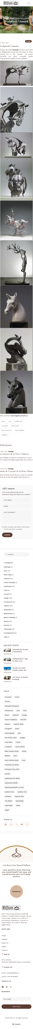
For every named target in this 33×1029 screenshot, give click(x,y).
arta (3, 421)
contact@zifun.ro (13, 973)
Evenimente (8, 602)
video (18, 805)
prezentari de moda (12, 765)
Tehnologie (8, 629)
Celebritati (7, 586)
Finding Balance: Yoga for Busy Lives (20, 660)
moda (24, 751)
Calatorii (7, 578)
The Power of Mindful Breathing (20, 678)
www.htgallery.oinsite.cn (19, 416)
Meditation (8, 610)
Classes (4, 939)
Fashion (6, 606)
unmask (4, 435)
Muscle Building (9, 617)
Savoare (7, 625)
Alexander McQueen (12, 706)
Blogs (4, 946)
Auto (5, 571)
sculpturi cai (6, 430)
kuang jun (18, 421)
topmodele (9, 805)
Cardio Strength (9, 582)
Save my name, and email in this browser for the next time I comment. (17, 528)
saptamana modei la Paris (14, 787)
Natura (6, 621)
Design (12, 18)
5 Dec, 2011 (4, 43)
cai (10, 421)
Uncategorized (9, 633)
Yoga (5, 637)
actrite (7, 701)
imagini (22, 738)
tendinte (8, 796)
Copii (5, 590)
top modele (20, 801)
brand (7, 715)
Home (4, 936)
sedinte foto (22, 792)
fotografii (8, 728)
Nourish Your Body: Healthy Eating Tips (19, 669)
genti (17, 728)
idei (19, 733)
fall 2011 (23, 719)
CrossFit (7, 594)
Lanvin (18, 742)
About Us (5, 943)
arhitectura (9, 710)
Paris (15, 756)
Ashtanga (7, 567)
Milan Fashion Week (12, 751)
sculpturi (15, 426)
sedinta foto (9, 792)
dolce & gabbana (11, 719)
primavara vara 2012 (12, 769)
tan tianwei (19, 430)
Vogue (7, 810)
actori (17, 697)
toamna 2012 (19, 796)
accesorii (8, 697)
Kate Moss (8, 742)
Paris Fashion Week (11, 760)
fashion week (18, 724)
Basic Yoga (7, 575)
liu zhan (5, 426)
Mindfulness (8, 613)
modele (7, 756)
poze (23, 760)
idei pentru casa (10, 738)
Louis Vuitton (20, 747)
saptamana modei (11, 783)
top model (8, 801)
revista (7, 774)
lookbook (8, 747)
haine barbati (9, 733)
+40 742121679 (12, 976)
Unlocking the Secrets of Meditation (20, 651)
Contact (4, 950)
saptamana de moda (12, 778)
